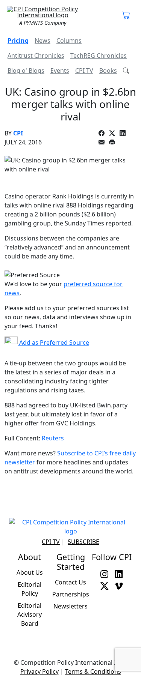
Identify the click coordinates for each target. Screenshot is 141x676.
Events (59, 70)
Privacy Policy (39, 671)
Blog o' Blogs (26, 70)
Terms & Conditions (93, 671)
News (42, 40)
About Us (30, 572)
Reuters (53, 438)
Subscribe (83, 542)
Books (108, 70)
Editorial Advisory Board (29, 614)
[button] (126, 16)
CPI (18, 133)
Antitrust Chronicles (36, 55)
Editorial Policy (29, 589)
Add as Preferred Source (53, 342)
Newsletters (70, 606)
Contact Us (70, 582)
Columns (69, 40)
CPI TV (84, 70)
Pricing (18, 40)
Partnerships (70, 594)
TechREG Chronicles (98, 55)
